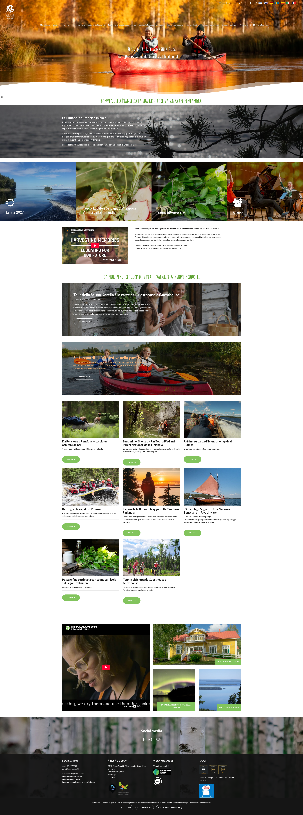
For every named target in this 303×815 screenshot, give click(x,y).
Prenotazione (262, 25)
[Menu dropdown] (60, 24)
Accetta (127, 808)
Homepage (45, 25)
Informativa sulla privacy (72, 776)
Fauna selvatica (192, 25)
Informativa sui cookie (71, 779)
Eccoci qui (112, 774)
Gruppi (224, 25)
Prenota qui (84, 322)
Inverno (67, 25)
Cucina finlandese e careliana (151, 25)
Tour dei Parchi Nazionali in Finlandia (89, 25)
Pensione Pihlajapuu (116, 771)
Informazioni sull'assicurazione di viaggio (78, 782)
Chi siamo (112, 769)
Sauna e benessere (175, 25)
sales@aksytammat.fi (229, 3)
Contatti (244, 25)
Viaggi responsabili (161, 766)
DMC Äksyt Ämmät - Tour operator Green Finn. (127, 766)
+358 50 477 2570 (69, 766)
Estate (56, 25)
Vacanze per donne (210, 25)
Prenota (71, 459)
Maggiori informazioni (169, 808)
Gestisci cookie (144, 808)
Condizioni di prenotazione (73, 773)
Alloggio (234, 25)
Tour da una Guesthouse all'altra (122, 25)
